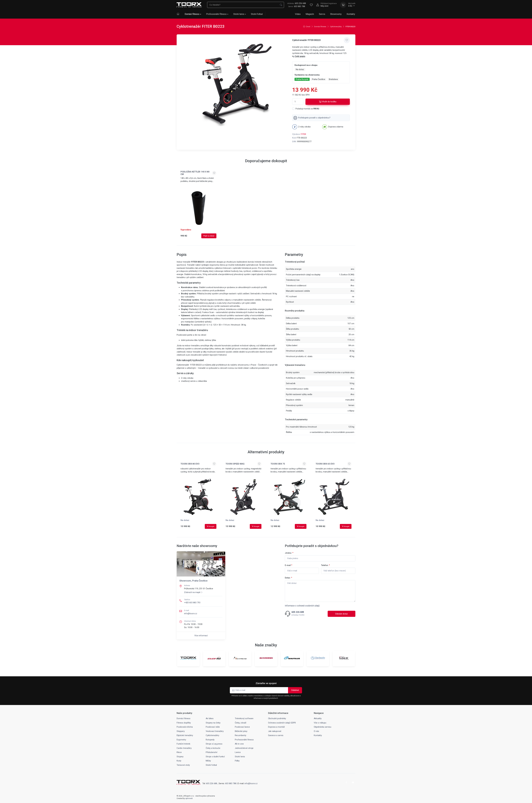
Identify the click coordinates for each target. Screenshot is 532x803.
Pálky (237, 760)
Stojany (180, 756)
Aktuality (318, 718)
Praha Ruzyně (302, 79)
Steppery (181, 731)
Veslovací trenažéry (215, 731)
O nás (316, 731)
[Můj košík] (343, 5)
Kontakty (351, 14)
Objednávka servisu (322, 727)
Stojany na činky (213, 722)
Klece (179, 752)
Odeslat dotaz (341, 614)
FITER (303, 134)
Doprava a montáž (276, 727)
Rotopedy (210, 739)
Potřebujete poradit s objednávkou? (314, 117)
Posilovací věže (213, 727)
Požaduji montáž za (307, 109)
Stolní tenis (238, 14)
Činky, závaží (240, 722)
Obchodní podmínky (277, 718)
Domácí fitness (192, 14)
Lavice (238, 752)
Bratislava (333, 79)
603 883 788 (299, 6)
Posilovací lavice (242, 727)
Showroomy (336, 14)
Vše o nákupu (320, 722)
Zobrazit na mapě (192, 592)
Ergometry (181, 739)
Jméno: (289, 553)
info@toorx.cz (190, 613)
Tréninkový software (244, 718)
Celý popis (300, 56)
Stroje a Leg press (214, 744)
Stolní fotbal (257, 14)
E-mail (288, 565)
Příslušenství (211, 752)
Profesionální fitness (216, 14)
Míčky (208, 760)
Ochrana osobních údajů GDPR (282, 722)
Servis (322, 14)
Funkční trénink (183, 744)
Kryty (179, 760)
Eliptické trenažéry (185, 735)
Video (298, 14)
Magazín (310, 14)
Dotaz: (288, 578)
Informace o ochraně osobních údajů (302, 605)
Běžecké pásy (241, 731)
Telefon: (325, 565)
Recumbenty (240, 735)
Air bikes (209, 718)
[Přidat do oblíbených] (347, 40)
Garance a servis (275, 735)
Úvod (308, 27)
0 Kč (351, 4)
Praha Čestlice (318, 79)
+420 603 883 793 (192, 602)
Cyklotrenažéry (336, 27)
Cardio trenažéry (184, 748)
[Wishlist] (311, 5)
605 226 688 (296, 3)
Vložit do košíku (329, 101)
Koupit (211, 526)
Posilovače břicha (185, 727)
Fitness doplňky (184, 722)
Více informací (201, 635)
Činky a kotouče (213, 748)
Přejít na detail (208, 236)
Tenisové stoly (183, 765)
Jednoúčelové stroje (244, 748)
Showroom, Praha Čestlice (193, 580)
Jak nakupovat (274, 731)
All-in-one (239, 744)
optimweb (189, 798)
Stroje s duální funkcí (215, 756)
